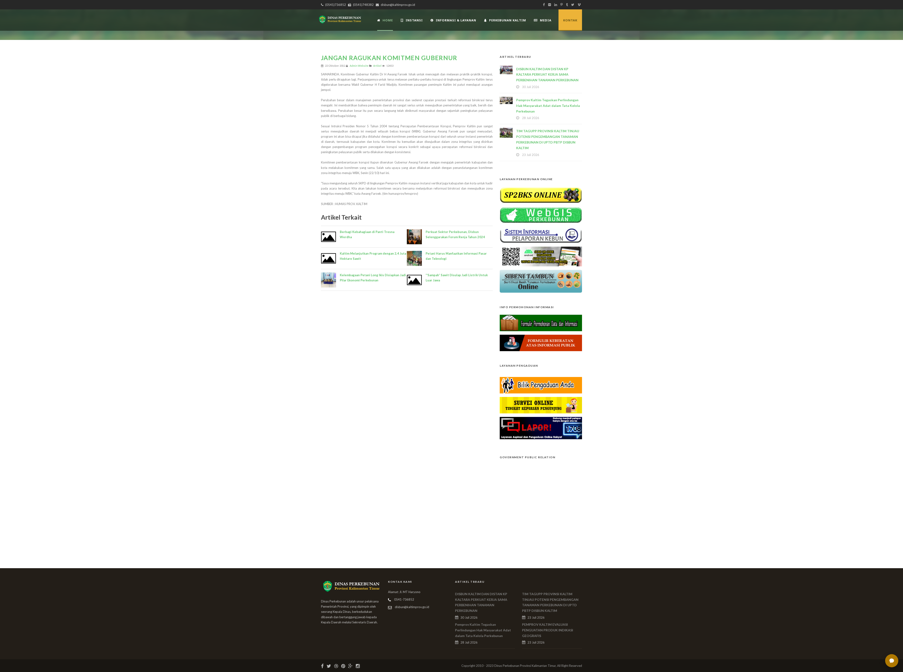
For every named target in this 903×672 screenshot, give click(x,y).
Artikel (377, 65)
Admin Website (359, 65)
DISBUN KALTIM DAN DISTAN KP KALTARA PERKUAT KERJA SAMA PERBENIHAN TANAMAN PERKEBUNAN (547, 74)
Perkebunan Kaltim (507, 20)
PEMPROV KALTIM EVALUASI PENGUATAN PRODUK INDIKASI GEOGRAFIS (547, 630)
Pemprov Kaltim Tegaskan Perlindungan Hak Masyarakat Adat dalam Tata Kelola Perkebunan (548, 105)
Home (388, 20)
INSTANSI (414, 20)
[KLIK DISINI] (541, 194)
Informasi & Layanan (456, 20)
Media (545, 20)
